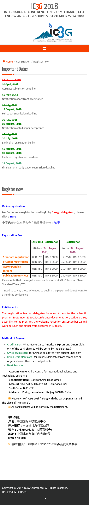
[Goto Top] (45, 499)
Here (13, 216)
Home (9, 61)
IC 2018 (44, 6)
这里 (57, 223)
